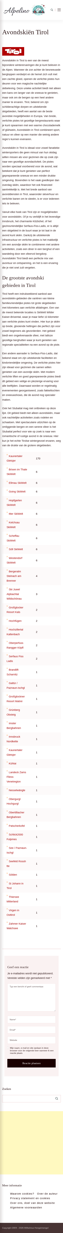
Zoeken (6, 1088)
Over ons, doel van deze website (32, 1203)
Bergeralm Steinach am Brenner (14, 576)
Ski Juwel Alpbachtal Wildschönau (14, 594)
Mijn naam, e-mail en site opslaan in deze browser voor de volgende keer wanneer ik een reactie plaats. (32, 1050)
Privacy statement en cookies (30, 1198)
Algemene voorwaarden (26, 1207)
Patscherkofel (17, 825)
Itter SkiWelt (16, 513)
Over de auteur (47, 1193)
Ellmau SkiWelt (18, 482)
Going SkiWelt (17, 491)
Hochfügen (15, 620)
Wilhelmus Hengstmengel (36, 1228)
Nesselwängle (17, 790)
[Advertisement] (31, 1142)
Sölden (13, 874)
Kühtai (12, 763)
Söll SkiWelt (16, 549)
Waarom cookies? (22, 1193)
